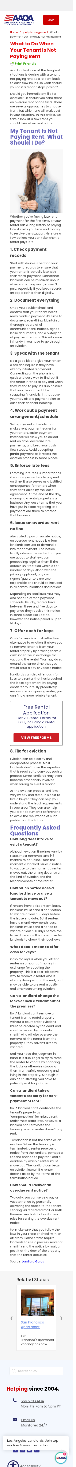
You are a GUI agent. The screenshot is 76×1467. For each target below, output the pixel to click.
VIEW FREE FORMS (36, 737)
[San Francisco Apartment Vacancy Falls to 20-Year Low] (37, 1302)
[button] (11, 1318)
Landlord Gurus (33, 1261)
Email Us (28, 1420)
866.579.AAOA (32, 1401)
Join (51, 20)
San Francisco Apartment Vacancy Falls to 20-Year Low (32, 1324)
